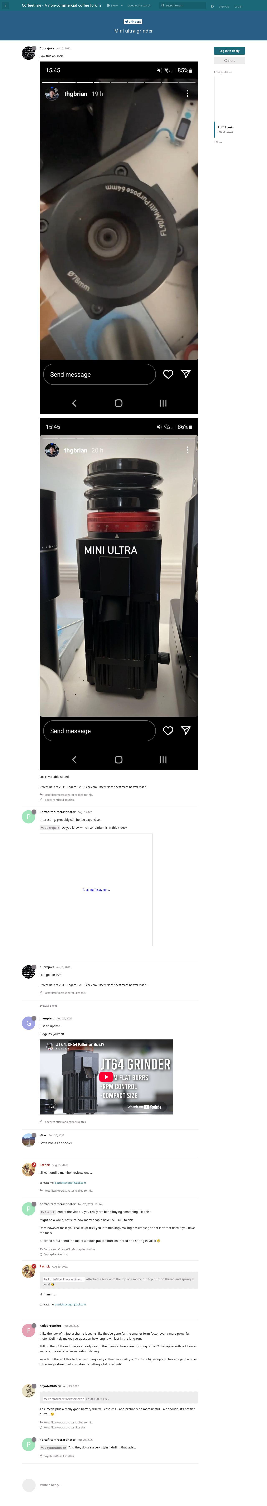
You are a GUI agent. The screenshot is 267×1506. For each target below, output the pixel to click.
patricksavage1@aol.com (70, 1183)
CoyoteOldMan (55, 1448)
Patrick (50, 1212)
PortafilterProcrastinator (66, 1279)
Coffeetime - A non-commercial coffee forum (61, 5)
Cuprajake (52, 828)
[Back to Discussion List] (5, 5)
